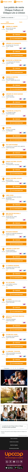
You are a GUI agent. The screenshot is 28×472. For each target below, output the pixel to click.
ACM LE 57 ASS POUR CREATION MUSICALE (15, 316)
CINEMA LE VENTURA (12, 77)
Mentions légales (14, 445)
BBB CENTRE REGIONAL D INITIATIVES (13, 214)
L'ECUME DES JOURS (11, 334)
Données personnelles (14, 448)
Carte (20, 22)
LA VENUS (8, 299)
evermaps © (25, 435)
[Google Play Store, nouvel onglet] (18, 467)
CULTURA (8, 127)
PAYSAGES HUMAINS (12, 231)
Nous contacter (14, 438)
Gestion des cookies (14, 441)
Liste (7, 22)
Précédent (6, 368)
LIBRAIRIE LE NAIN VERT (13, 248)
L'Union (3, 433)
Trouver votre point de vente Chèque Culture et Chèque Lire (14, 431)
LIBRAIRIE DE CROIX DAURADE (14, 94)
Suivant (22, 368)
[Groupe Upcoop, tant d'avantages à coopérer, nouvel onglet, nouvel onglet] (14, 455)
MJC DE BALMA (10, 282)
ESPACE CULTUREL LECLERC (14, 161)
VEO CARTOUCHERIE (12, 144)
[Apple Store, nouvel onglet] (9, 467)
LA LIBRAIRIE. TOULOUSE (13, 351)
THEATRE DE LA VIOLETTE (13, 111)
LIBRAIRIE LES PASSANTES (13, 43)
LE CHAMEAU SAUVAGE (12, 265)
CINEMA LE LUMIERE (12, 26)
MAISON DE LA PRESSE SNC (13, 60)
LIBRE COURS (9, 195)
